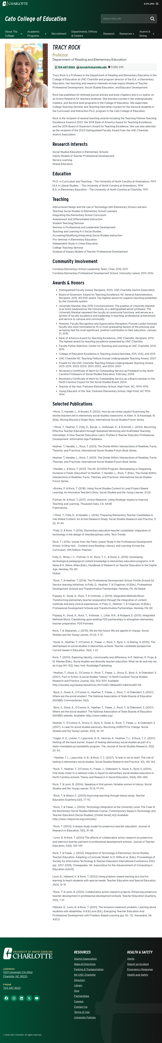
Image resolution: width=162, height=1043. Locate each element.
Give (76, 990)
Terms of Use (82, 1012)
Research (108, 33)
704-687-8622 (12, 988)
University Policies (85, 1017)
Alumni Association (85, 958)
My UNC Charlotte (85, 974)
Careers (78, 1001)
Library (78, 985)
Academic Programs (33, 33)
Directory (79, 980)
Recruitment (59, 33)
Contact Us (80, 1006)
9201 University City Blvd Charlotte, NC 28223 (17, 974)
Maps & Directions (85, 964)
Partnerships (81, 996)
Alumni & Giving (144, 33)
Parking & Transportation (88, 969)
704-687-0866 (66, 67)
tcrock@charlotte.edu (93, 67)
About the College (11, 33)
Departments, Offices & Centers (84, 33)
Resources (125, 33)
